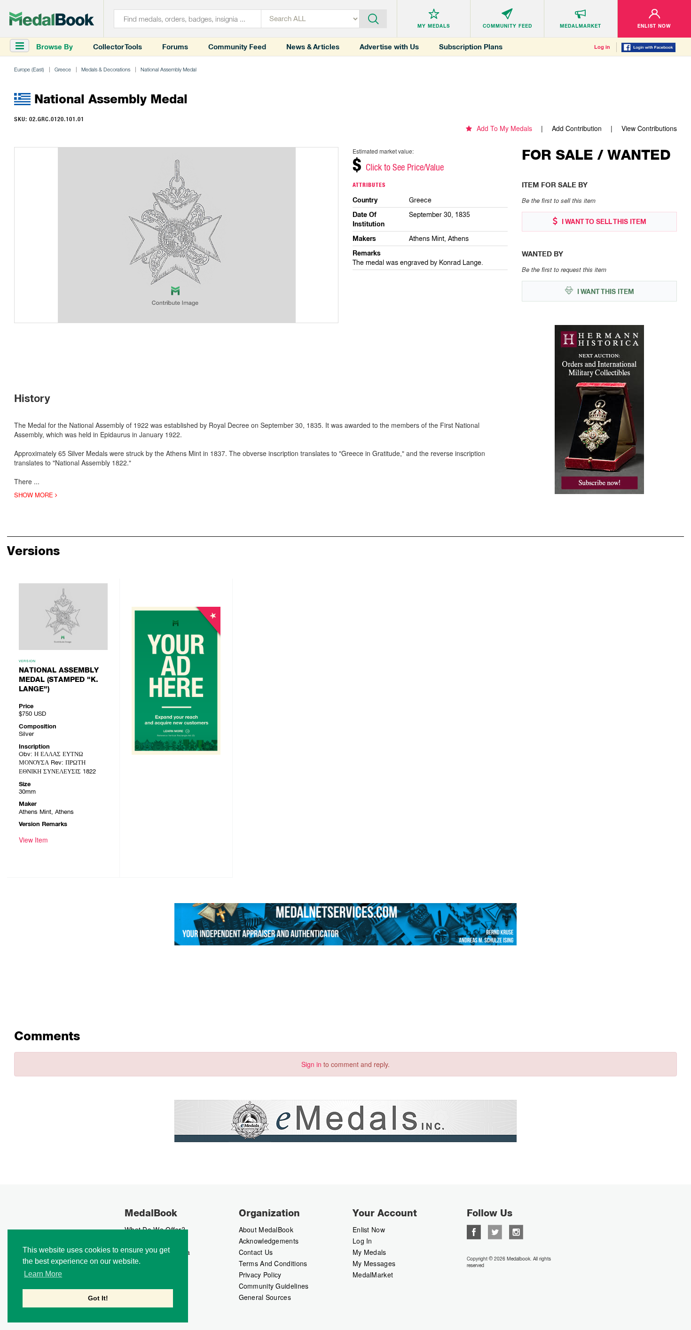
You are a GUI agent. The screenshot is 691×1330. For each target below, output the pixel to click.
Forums (175, 46)
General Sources (265, 1297)
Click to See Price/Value (405, 167)
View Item (33, 839)
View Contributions (649, 128)
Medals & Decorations (105, 69)
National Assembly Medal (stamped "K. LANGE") (59, 679)
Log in (602, 47)
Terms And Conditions (273, 1263)
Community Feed (237, 46)
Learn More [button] (43, 1274)
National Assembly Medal (168, 69)
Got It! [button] (98, 1298)
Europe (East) (29, 69)
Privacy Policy (260, 1274)
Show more (34, 495)
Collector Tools (117, 46)
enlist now (369, 1229)
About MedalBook (266, 1229)
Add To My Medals (504, 128)
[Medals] (52, 19)
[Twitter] (495, 1231)
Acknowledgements (269, 1240)
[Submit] (373, 17)
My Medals (369, 1252)
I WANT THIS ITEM (604, 291)
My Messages (374, 1263)
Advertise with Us (389, 46)
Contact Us (256, 1252)
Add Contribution (577, 128)
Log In (362, 1240)
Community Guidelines (274, 1286)
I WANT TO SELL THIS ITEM (603, 221)
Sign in (311, 1064)
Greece (63, 69)
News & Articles (312, 46)
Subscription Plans (471, 46)
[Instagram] (516, 1231)
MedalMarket (373, 1274)
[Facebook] (474, 1231)
